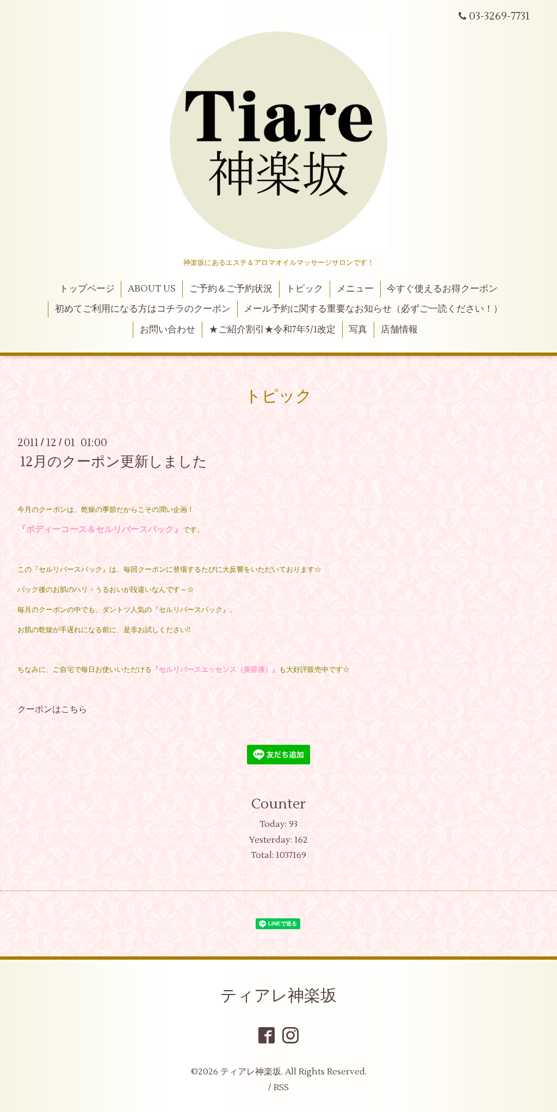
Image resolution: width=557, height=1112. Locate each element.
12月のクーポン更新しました (113, 462)
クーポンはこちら (52, 709)
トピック (304, 289)
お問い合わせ (167, 330)
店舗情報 (399, 330)
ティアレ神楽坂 (278, 995)
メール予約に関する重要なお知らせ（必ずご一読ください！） (373, 309)
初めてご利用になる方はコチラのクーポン (143, 309)
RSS (281, 1087)
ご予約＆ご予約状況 (231, 289)
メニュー (355, 289)
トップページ (87, 289)
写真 (358, 330)
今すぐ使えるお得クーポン (442, 289)
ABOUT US (152, 289)
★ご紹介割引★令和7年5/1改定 (272, 330)
